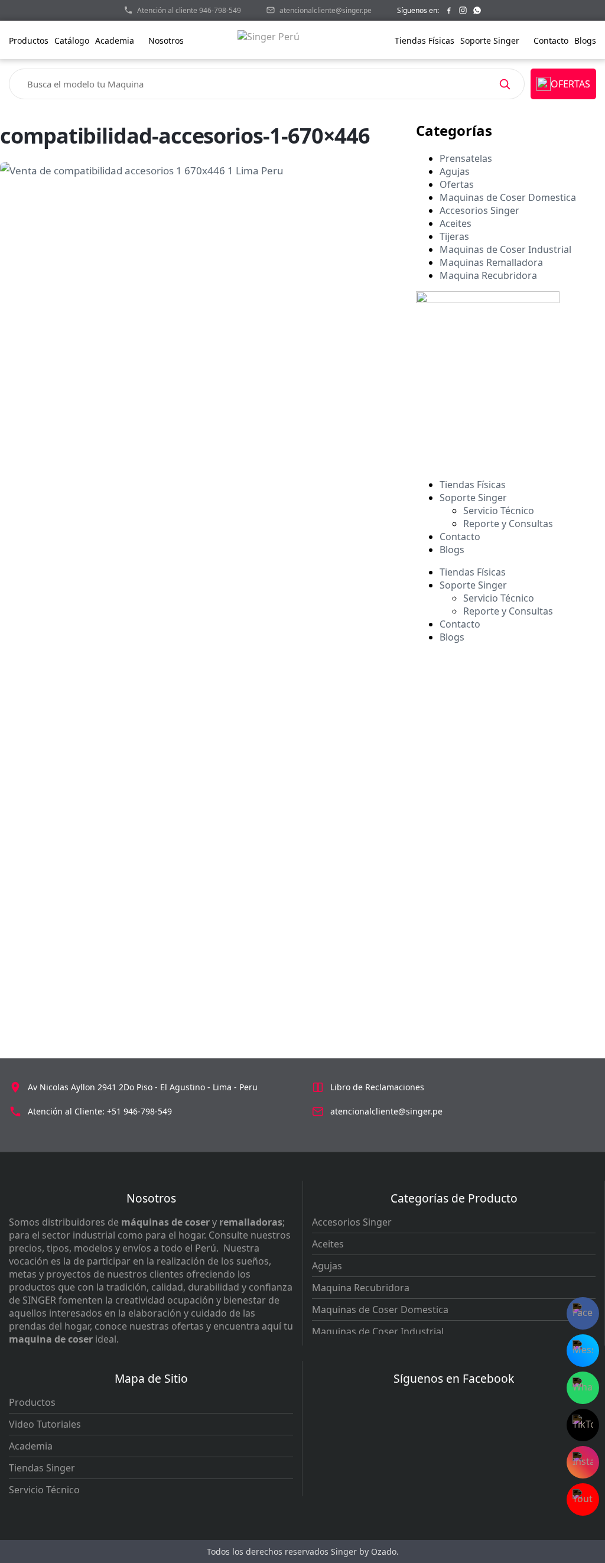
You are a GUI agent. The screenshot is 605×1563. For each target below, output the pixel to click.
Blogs (585, 40)
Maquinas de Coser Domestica (508, 197)
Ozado (383, 1551)
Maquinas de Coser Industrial (505, 249)
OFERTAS (570, 83)
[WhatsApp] (477, 10)
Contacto (551, 40)
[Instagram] (462, 10)
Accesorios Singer (479, 210)
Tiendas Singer (42, 1467)
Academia (31, 1445)
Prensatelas (466, 158)
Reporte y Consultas (508, 523)
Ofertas (457, 184)
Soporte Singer (491, 40)
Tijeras (454, 236)
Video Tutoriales (45, 1424)
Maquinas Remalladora (491, 262)
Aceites (455, 223)
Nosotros (167, 40)
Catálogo (71, 40)
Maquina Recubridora (488, 275)
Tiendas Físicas (424, 40)
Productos (28, 40)
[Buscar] (505, 84)
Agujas (455, 171)
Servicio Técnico (498, 510)
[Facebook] (448, 10)
